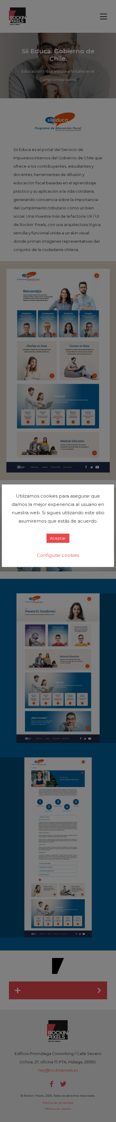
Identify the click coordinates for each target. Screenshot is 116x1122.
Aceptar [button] (58, 538)
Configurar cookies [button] (58, 555)
